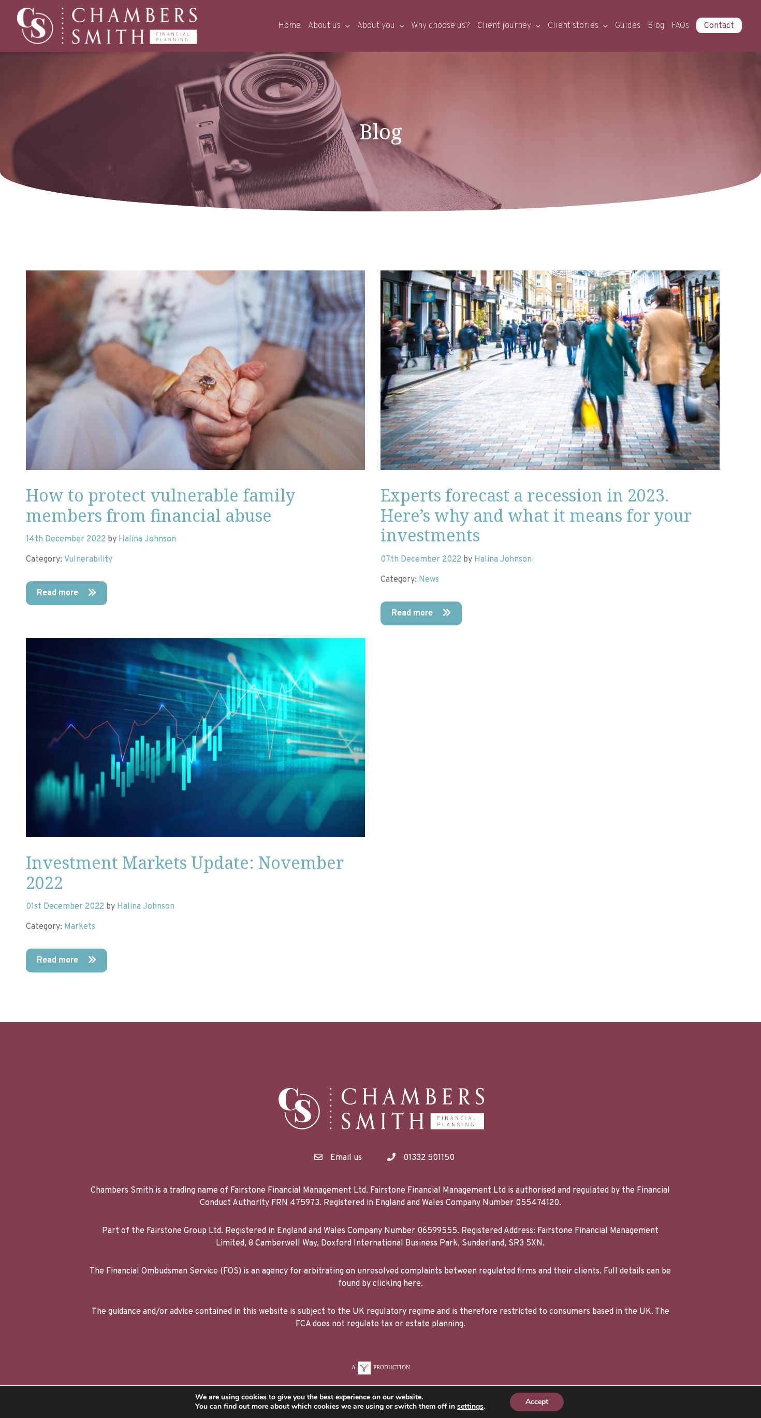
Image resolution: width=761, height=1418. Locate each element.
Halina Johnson (147, 539)
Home (289, 26)
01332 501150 (429, 1158)
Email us (346, 1158)
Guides (627, 26)
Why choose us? (440, 26)
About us (324, 26)
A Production (381, 1367)
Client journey (504, 26)
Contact (719, 26)
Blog (656, 26)
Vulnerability (88, 559)
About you (376, 26)
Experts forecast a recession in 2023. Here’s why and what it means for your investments (536, 515)
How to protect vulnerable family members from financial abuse (160, 505)
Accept (536, 1402)
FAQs (680, 26)
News (429, 580)
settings (470, 1406)
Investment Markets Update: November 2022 (185, 872)
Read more (58, 593)
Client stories (573, 26)
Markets (79, 927)
